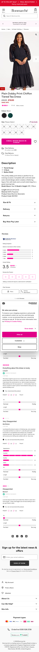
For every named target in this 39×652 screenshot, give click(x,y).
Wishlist (8, 593)
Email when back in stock (16, 141)
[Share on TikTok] (22, 536)
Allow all (19, 334)
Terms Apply (14, 155)
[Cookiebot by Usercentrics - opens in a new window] (28, 303)
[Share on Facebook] (13, 536)
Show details (29, 328)
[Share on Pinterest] (26, 536)
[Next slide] (35, 23)
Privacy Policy (15, 571)
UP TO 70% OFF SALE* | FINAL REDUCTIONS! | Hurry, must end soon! (19, 3)
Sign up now (19, 563)
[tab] (15, 88)
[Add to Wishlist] (35, 141)
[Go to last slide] (3, 23)
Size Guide (34, 122)
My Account (9, 582)
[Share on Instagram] (17, 536)
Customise (18, 341)
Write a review (20, 105)
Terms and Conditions (30, 569)
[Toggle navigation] (3, 9)
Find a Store (9, 588)
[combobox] (19, 16)
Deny (19, 347)
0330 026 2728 (25, 629)
